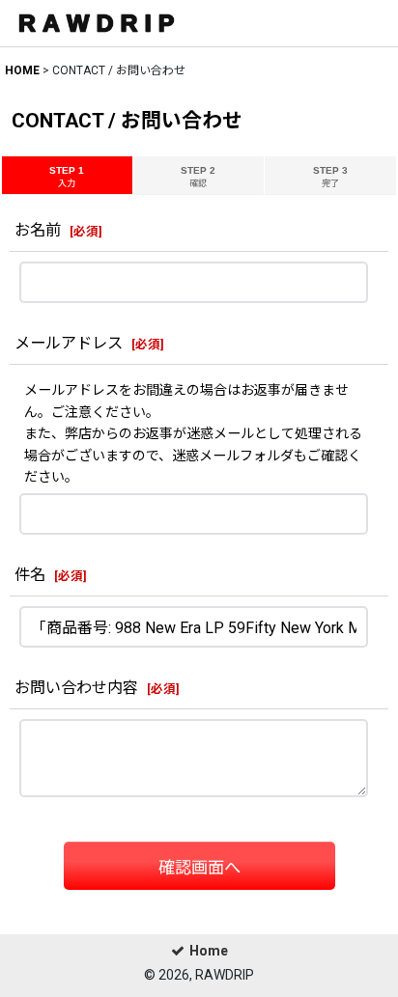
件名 (29, 575)
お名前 (37, 230)
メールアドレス (68, 343)
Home (208, 950)
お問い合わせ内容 (76, 688)
